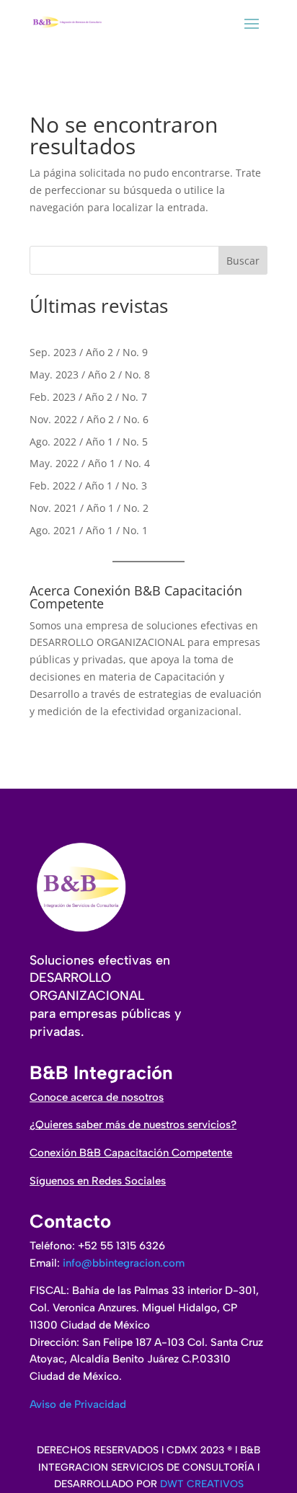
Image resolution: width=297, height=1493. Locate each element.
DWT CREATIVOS (202, 1484)
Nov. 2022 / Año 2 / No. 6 (89, 419)
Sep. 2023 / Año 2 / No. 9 (89, 352)
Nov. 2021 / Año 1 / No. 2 (89, 508)
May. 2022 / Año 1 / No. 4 (90, 463)
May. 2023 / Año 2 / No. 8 (90, 374)
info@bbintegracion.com (124, 1263)
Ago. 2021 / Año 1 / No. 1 (89, 530)
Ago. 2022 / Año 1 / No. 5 (89, 441)
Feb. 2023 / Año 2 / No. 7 (88, 397)
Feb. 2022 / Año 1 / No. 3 (88, 485)
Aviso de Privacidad (78, 1404)
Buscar (243, 260)
